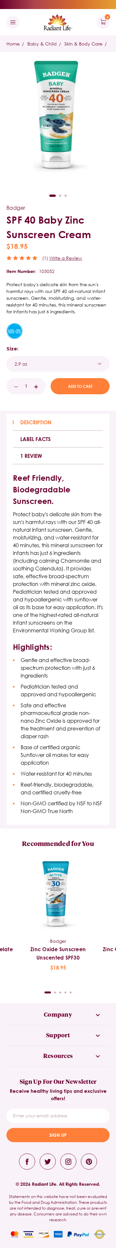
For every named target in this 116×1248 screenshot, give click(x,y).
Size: (12, 349)
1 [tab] (52, 196)
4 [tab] (65, 992)
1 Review (31, 456)
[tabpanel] (58, 915)
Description (36, 422)
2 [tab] (60, 196)
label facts (35, 439)
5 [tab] (71, 992)
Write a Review (65, 258)
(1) (45, 258)
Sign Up (58, 1135)
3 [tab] (65, 196)
